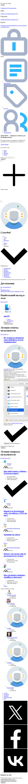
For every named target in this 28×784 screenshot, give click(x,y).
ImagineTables (10, 687)
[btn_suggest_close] (3, 159)
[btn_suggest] (1, 161)
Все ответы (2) (4, 334)
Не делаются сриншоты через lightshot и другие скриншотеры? (14, 340)
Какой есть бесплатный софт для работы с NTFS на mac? (15, 513)
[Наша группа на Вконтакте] (15, 772)
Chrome (9, 569)
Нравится (6, 275)
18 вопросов (10, 320)
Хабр (5, 150)
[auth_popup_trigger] (8, 324)
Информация (7, 268)
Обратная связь (8, 697)
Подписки (6, 274)
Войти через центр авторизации (8, 781)
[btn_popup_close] (3, 448)
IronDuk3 (9, 662)
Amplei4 (9, 628)
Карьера (6, 153)
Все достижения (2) (6, 287)
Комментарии (7, 272)
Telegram (9, 463)
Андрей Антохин (11, 595)
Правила (6, 696)
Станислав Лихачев (12, 637)
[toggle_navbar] (1, 201)
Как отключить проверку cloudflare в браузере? (14, 576)
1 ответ (9, 319)
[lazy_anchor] (15, 490)
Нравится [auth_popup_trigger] (7, 443)
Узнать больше (4, 144)
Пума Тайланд (11, 603)
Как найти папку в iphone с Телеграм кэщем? (15, 472)
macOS (7, 316)
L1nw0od (6, 369)
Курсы (5, 154)
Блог (5, 698)
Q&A (5, 152)
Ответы (6, 270)
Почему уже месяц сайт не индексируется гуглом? (15, 555)
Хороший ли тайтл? (12, 535)
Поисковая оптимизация (13, 528)
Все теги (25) (4, 302)
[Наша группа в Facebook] (15, 748)
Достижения (7, 277)
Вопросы (6, 271)
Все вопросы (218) (5, 458)
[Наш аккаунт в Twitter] (15, 724)
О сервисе (6, 694)
